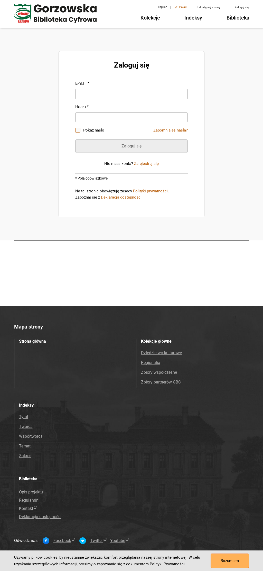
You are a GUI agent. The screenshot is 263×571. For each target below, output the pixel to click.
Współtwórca (31, 436)
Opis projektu (31, 492)
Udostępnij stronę (209, 7)
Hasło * (82, 106)
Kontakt (26, 508)
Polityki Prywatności (167, 564)
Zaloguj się (242, 7)
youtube (117, 541)
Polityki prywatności (150, 191)
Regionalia (150, 362)
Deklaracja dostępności (40, 516)
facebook (62, 541)
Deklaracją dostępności (121, 197)
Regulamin (29, 500)
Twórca (26, 426)
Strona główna (32, 341)
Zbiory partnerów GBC (161, 382)
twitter (96, 541)
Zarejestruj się (146, 163)
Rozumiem (230, 560)
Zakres (25, 455)
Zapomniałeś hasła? (170, 130)
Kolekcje (150, 18)
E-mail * (82, 83)
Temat (25, 446)
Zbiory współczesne (159, 372)
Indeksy (193, 18)
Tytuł (23, 416)
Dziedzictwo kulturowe (161, 352)
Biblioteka (238, 18)
